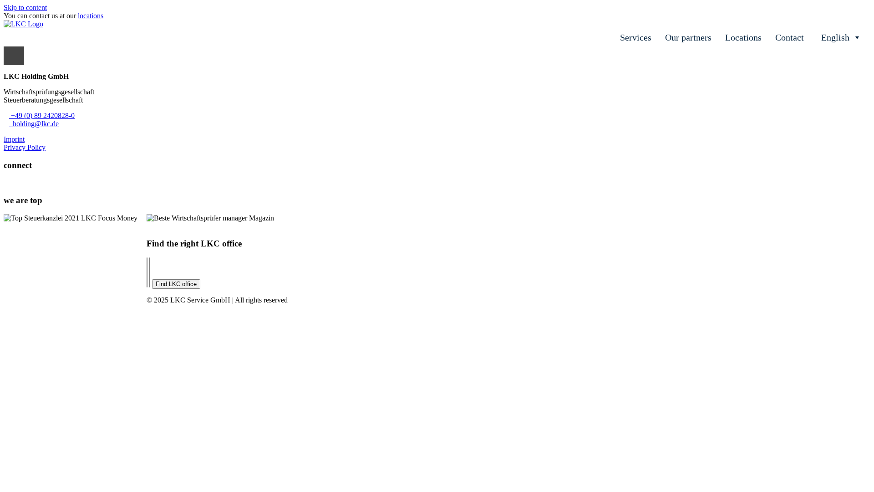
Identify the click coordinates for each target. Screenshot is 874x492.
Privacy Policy (25, 147)
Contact (789, 37)
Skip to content (25, 7)
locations (90, 16)
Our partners (688, 37)
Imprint (14, 139)
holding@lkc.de (34, 124)
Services (635, 37)
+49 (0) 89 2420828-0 (42, 115)
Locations (743, 37)
